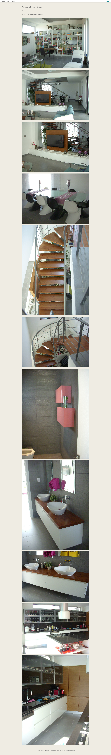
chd (107, 1)
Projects (7, 1)
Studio (3, 1)
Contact (13, 1)
